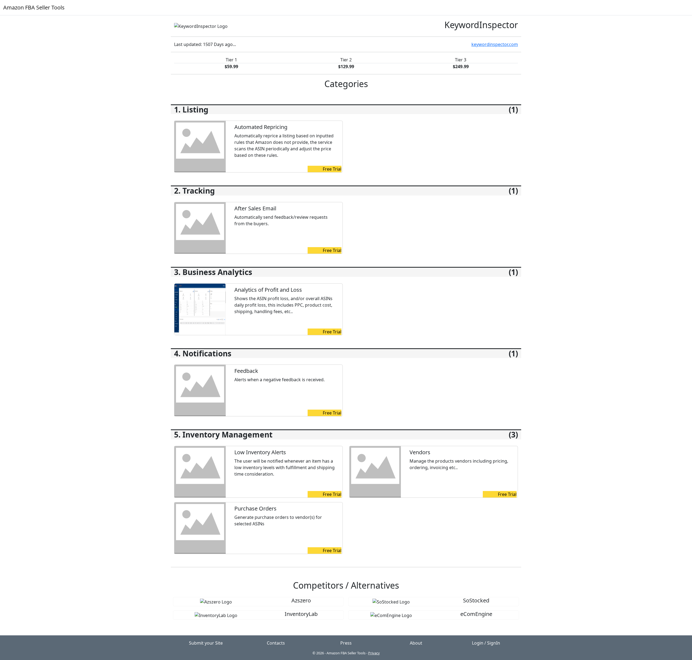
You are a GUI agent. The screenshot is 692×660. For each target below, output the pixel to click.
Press (346, 643)
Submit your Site (206, 643)
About (416, 643)
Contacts (276, 643)
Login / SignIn (486, 643)
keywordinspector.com (494, 44)
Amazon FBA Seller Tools (34, 7)
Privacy (374, 653)
